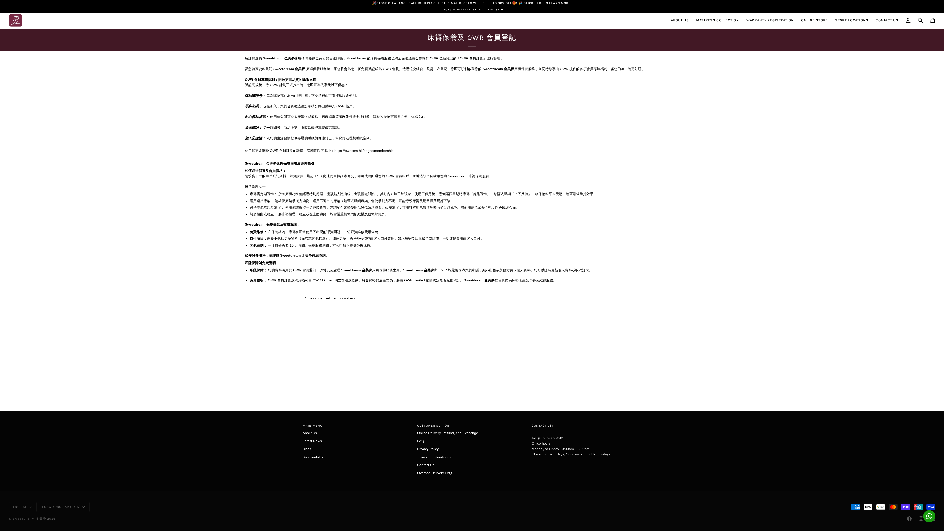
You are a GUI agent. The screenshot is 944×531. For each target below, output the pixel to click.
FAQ (420, 441)
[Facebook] (909, 518)
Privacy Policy (428, 449)
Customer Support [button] (434, 425)
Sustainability (313, 457)
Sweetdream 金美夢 (29, 518)
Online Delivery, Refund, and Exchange (447, 433)
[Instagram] (921, 518)
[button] (680, 20)
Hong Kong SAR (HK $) (460, 9)
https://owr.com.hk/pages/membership (364, 151)
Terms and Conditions (434, 457)
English (494, 9)
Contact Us (425, 465)
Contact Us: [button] (542, 425)
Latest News (312, 441)
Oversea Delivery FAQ (434, 473)
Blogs (307, 449)
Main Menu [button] (312, 425)
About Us (310, 433)
